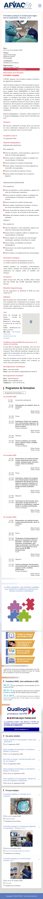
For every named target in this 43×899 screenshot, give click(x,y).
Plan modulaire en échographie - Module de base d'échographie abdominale (19, 779)
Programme (21, 69)
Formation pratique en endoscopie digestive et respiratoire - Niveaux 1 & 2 (19, 827)
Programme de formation (13, 393)
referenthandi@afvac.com (16, 355)
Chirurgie (8, 883)
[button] (31, 322)
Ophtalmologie (10, 819)
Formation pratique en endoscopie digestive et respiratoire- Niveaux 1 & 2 (20, 17)
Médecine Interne (24, 851)
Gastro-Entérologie (11, 851)
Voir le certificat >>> (21, 729)
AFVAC (20, 896)
